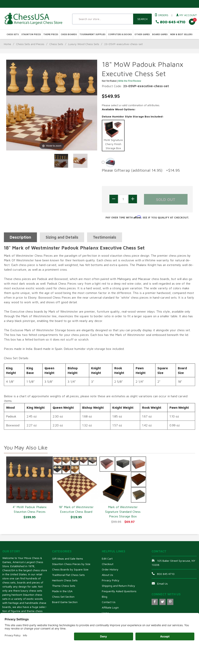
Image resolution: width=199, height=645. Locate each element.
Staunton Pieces (31, 34)
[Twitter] (162, 602)
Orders (162, 15)
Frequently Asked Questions (119, 591)
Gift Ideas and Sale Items (67, 558)
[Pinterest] (170, 602)
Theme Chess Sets (63, 585)
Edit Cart (107, 558)
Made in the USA (62, 591)
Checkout (107, 564)
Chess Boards (69, 34)
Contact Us (108, 602)
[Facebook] (155, 602)
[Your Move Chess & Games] (33, 18)
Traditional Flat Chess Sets (68, 574)
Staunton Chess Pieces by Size (71, 564)
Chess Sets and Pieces (30, 44)
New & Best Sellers (181, 34)
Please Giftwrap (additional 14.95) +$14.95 (141, 170)
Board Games (160, 34)
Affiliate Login (110, 607)
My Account (188, 15)
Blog (104, 596)
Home (7, 44)
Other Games (142, 34)
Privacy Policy (110, 580)
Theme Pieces (50, 34)
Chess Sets (13, 34)
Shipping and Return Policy (118, 585)
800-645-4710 (172, 22)
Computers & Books (120, 34)
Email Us (162, 583)
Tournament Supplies (92, 34)
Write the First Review (129, 81)
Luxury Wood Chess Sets (83, 44)
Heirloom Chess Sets (65, 580)
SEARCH (142, 19)
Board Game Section (65, 602)
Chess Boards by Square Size (70, 569)
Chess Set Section (63, 596)
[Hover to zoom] (51, 104)
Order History (110, 569)
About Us (107, 574)
